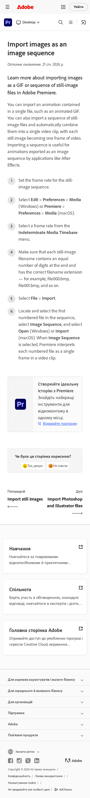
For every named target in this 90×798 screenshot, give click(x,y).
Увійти (79, 7)
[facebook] (10, 760)
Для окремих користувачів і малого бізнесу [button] (41, 680)
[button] (63, 7)
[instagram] (19, 760)
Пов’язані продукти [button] (23, 735)
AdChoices (65, 789)
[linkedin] (36, 760)
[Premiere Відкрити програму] (83, 22)
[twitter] (28, 760)
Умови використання (49, 776)
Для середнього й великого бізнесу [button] (35, 691)
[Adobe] (25, 7)
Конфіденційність (19, 776)
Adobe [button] (13, 724)
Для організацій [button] (20, 702)
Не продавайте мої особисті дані (29, 789)
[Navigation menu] (7, 7)
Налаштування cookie (22, 783)
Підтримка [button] (16, 713)
